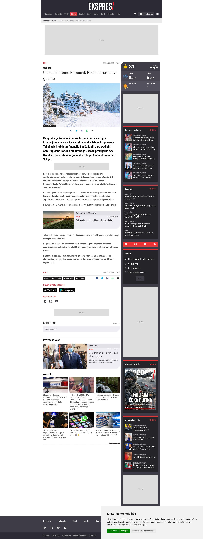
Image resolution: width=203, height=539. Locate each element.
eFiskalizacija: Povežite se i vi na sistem (81, 356)
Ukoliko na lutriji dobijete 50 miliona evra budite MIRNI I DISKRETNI (140, 214)
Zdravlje (111, 14)
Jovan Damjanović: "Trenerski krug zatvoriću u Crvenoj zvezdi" (140, 196)
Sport (103, 14)
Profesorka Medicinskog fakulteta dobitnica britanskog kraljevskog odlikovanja (140, 137)
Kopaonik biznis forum (52, 278)
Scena (95, 14)
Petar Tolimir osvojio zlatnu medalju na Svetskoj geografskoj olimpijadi (140, 156)
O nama (46, 535)
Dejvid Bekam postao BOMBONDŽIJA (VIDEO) (140, 427)
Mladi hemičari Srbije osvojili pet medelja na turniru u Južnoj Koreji (140, 147)
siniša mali (80, 278)
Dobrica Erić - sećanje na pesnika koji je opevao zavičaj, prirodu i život (140, 205)
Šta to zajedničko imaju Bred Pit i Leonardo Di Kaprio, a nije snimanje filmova (140, 446)
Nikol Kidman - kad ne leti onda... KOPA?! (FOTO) (140, 437)
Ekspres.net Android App (67, 290)
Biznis (73, 14)
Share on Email (92, 130)
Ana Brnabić (68, 278)
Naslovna (48, 14)
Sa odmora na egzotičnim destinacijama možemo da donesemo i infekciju (140, 223)
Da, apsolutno (133, 264)
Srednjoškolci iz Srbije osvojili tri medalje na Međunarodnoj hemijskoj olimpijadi (140, 175)
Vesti (66, 14)
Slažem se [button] (113, 531)
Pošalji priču (148, 14)
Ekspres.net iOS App (50, 290)
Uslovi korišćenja (80, 535)
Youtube (56, 301)
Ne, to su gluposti (134, 268)
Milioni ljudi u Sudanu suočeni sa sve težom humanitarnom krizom (140, 232)
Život (118, 14)
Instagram (51, 301)
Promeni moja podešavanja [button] (143, 531)
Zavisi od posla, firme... (136, 272)
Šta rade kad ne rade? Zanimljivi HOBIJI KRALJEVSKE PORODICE (140, 465)
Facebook (45, 301)
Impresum (66, 535)
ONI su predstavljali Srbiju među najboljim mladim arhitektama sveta (140, 166)
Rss (154, 244)
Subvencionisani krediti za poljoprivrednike (81, 220)
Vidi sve (152, 130)
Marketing (56, 535)
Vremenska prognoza (140, 67)
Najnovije (58, 14)
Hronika (81, 14)
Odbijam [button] (124, 531)
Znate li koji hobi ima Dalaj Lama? (140, 456)
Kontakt (93, 535)
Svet (89, 14)
